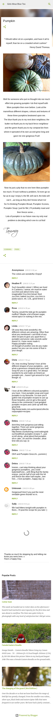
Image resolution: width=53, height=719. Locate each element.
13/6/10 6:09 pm (28, 488)
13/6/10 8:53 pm (24, 504)
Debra (15, 421)
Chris (14, 360)
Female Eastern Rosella (11, 645)
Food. (17, 249)
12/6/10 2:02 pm (31, 270)
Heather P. (17, 283)
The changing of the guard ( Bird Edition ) (19, 688)
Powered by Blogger (28, 715)
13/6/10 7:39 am (25, 464)
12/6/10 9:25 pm (22, 387)
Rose (14, 308)
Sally (14, 504)
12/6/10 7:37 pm (24, 326)
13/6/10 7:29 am (25, 421)
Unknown (16, 488)
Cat (13, 387)
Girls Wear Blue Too (16, 4)
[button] (4, 27)
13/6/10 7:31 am (25, 450)
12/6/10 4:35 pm (24, 308)
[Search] (49, 4)
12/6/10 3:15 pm (29, 283)
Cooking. (8, 249)
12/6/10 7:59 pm (24, 360)
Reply (15, 278)
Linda (14, 326)
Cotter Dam (7, 602)
